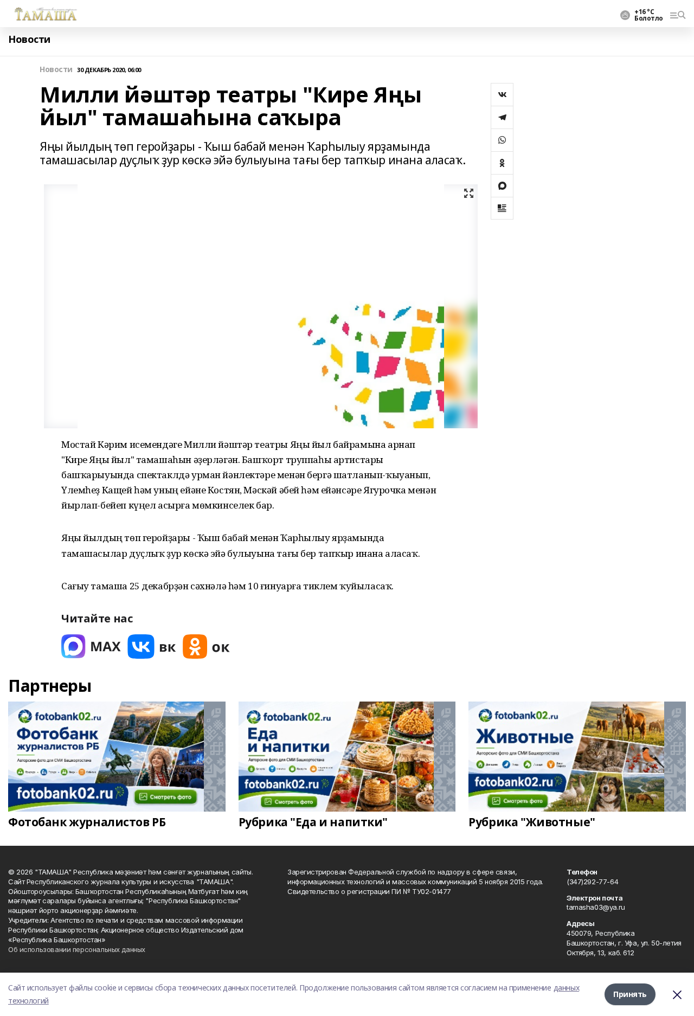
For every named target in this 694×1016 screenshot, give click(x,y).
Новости (29, 39)
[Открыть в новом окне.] (91, 646)
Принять (630, 994)
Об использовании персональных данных (76, 949)
